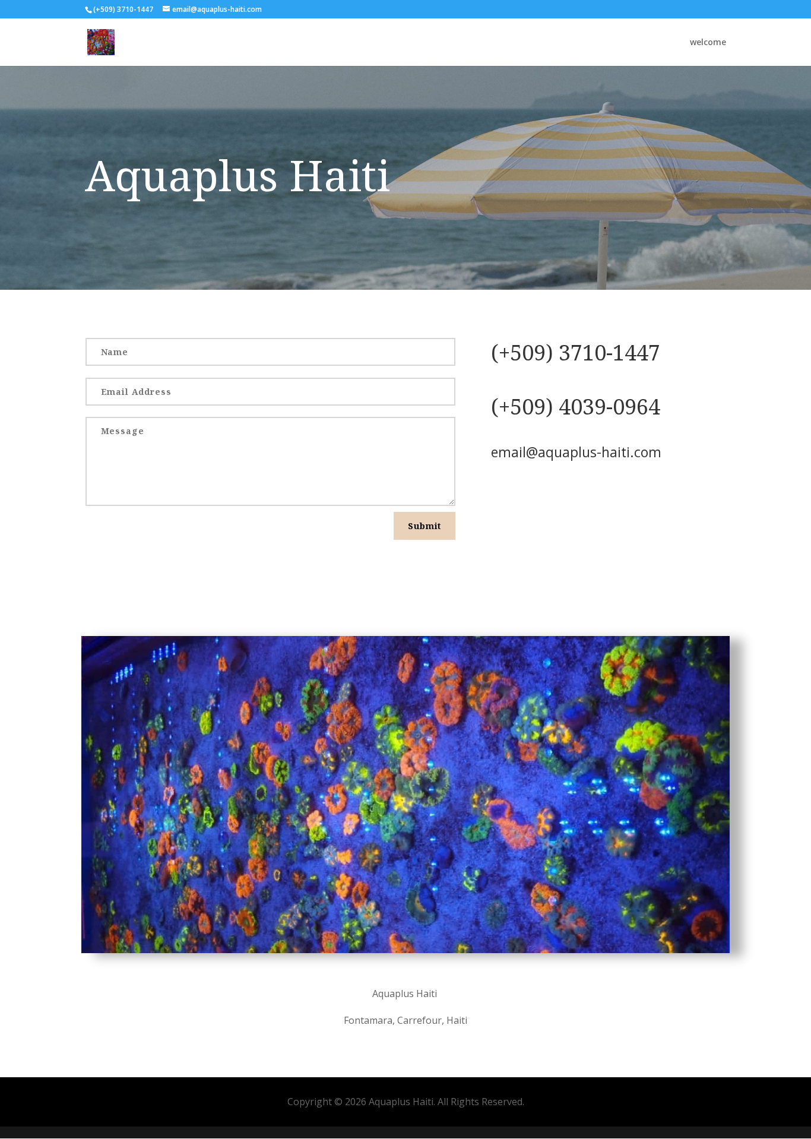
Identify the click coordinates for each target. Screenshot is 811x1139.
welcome (708, 43)
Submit (424, 525)
